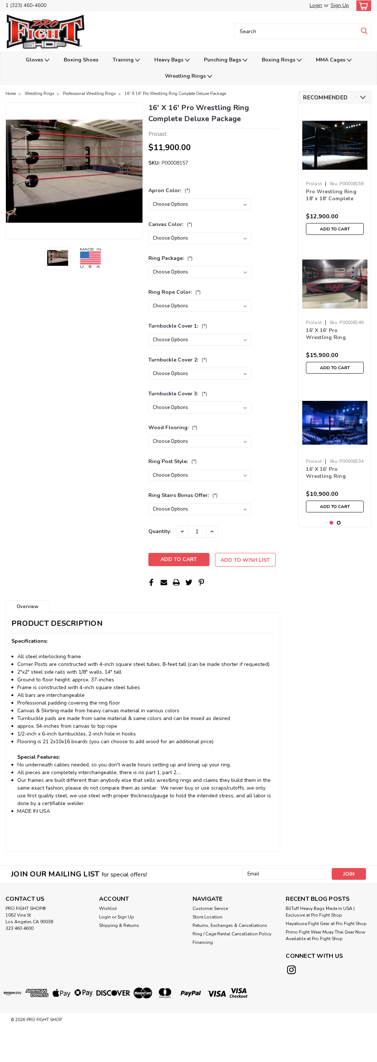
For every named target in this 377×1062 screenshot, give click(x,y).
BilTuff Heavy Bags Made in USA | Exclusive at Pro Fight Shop (320, 912)
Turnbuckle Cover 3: (177, 393)
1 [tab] (332, 523)
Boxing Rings (279, 59)
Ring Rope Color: (174, 292)
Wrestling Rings (186, 76)
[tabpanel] (334, 173)
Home (11, 93)
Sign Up (340, 5)
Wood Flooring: (172, 427)
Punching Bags (223, 59)
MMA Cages (331, 59)
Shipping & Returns (119, 925)
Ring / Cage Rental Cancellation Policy (232, 934)
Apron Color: (169, 190)
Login (316, 5)
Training (124, 59)
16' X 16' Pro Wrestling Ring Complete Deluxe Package (175, 93)
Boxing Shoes (81, 59)
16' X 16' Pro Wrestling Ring (326, 334)
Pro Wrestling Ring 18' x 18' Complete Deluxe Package (331, 195)
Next (136, 170)
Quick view (335, 172)
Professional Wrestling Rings (89, 93)
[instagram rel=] (291, 969)
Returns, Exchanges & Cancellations (230, 925)
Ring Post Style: (172, 461)
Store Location (207, 917)
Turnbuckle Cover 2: (177, 359)
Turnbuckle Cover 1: (177, 325)
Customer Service (210, 908)
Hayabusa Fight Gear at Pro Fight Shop (326, 924)
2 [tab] (339, 523)
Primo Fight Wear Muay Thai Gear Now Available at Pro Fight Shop (325, 935)
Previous (12, 170)
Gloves (35, 59)
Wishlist (108, 908)
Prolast (314, 184)
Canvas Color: (170, 224)
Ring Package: (170, 258)
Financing (203, 942)
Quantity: (159, 531)
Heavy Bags (169, 59)
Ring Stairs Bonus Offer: (183, 495)
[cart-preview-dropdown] (362, 5)
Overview (27, 606)
